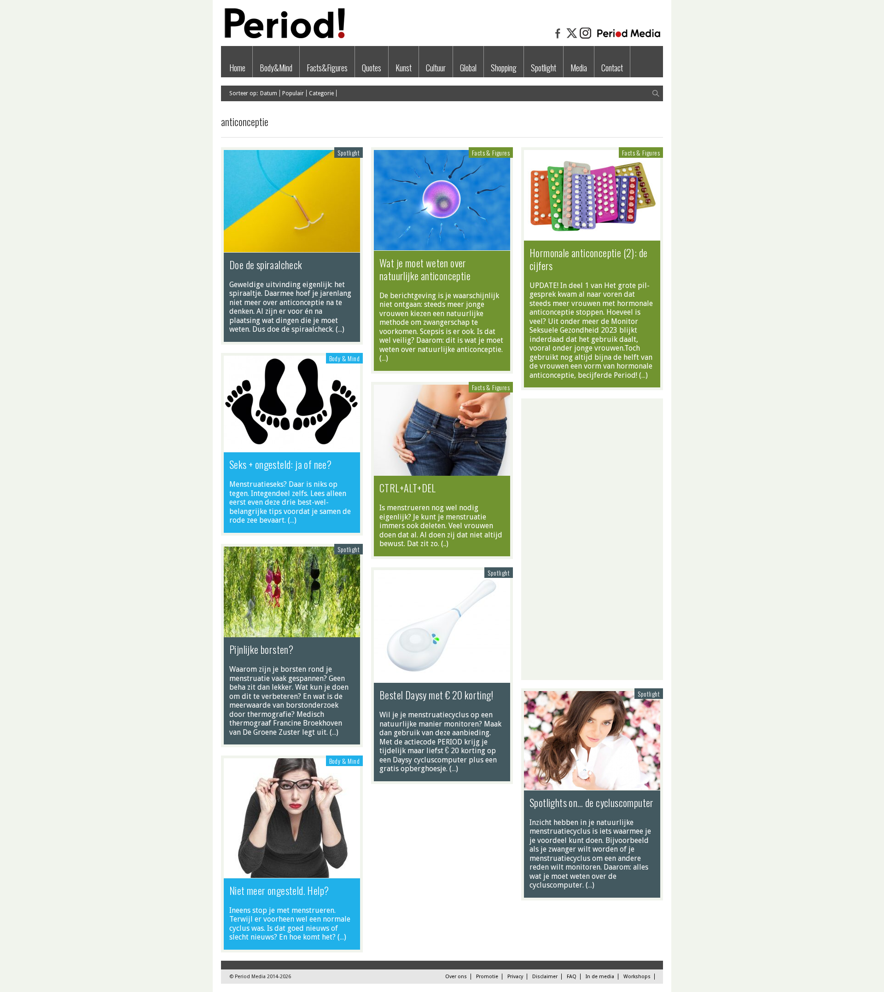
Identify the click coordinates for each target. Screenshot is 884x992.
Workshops (637, 977)
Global (468, 68)
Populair (293, 93)
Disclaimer (545, 977)
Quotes (371, 68)
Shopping (504, 68)
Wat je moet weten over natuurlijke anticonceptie (425, 269)
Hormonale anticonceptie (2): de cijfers (588, 259)
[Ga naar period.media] (628, 37)
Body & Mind (344, 358)
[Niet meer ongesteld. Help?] (292, 873)
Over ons (456, 977)
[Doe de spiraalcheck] (292, 247)
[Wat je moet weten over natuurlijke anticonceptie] (442, 245)
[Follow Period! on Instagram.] (586, 37)
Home (237, 68)
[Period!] (283, 36)
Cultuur (436, 68)
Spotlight (543, 68)
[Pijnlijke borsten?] (292, 632)
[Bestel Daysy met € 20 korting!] (442, 678)
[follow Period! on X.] (572, 37)
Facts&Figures (327, 68)
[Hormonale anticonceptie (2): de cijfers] (592, 235)
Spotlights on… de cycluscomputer (591, 802)
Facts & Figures (491, 152)
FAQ (571, 977)
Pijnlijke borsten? (261, 649)
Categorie (321, 93)
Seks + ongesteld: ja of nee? (280, 464)
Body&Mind (276, 68)
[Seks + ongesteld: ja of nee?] (292, 447)
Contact (612, 68)
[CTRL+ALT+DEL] (442, 471)
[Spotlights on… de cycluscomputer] (592, 785)
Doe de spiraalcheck (265, 264)
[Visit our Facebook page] (558, 37)
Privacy (515, 977)
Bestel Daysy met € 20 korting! (436, 694)
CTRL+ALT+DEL (407, 487)
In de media (600, 977)
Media (578, 68)
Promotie (487, 977)
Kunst (403, 68)
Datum (268, 93)
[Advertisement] (592, 539)
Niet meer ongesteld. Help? (279, 890)
